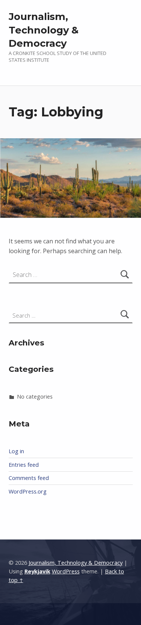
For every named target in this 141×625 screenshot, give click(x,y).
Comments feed (29, 477)
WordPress (66, 571)
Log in (16, 451)
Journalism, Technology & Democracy (44, 30)
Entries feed (24, 464)
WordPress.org (28, 491)
